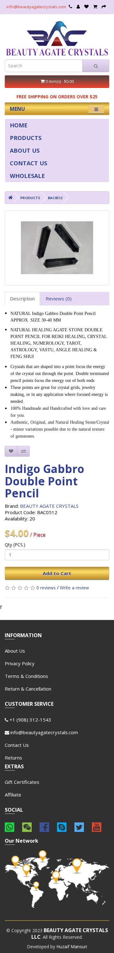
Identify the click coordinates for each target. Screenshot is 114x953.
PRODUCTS (25, 138)
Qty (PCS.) (15, 545)
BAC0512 (55, 197)
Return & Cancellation (28, 689)
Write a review (74, 588)
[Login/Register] (78, 6)
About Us (15, 651)
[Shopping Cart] (95, 6)
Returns (13, 757)
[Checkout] (104, 6)
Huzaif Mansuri (71, 947)
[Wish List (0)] (86, 6)
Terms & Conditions (26, 676)
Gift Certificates (22, 782)
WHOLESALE (27, 176)
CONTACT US (28, 163)
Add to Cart (57, 573)
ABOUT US (25, 150)
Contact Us (17, 745)
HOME (19, 125)
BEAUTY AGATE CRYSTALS (49, 506)
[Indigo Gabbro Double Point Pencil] (57, 248)
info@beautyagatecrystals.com (36, 6)
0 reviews (46, 588)
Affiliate (13, 794)
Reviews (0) (59, 298)
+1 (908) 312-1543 (29, 719)
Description (22, 298)
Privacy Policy (20, 663)
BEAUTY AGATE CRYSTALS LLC (69, 933)
